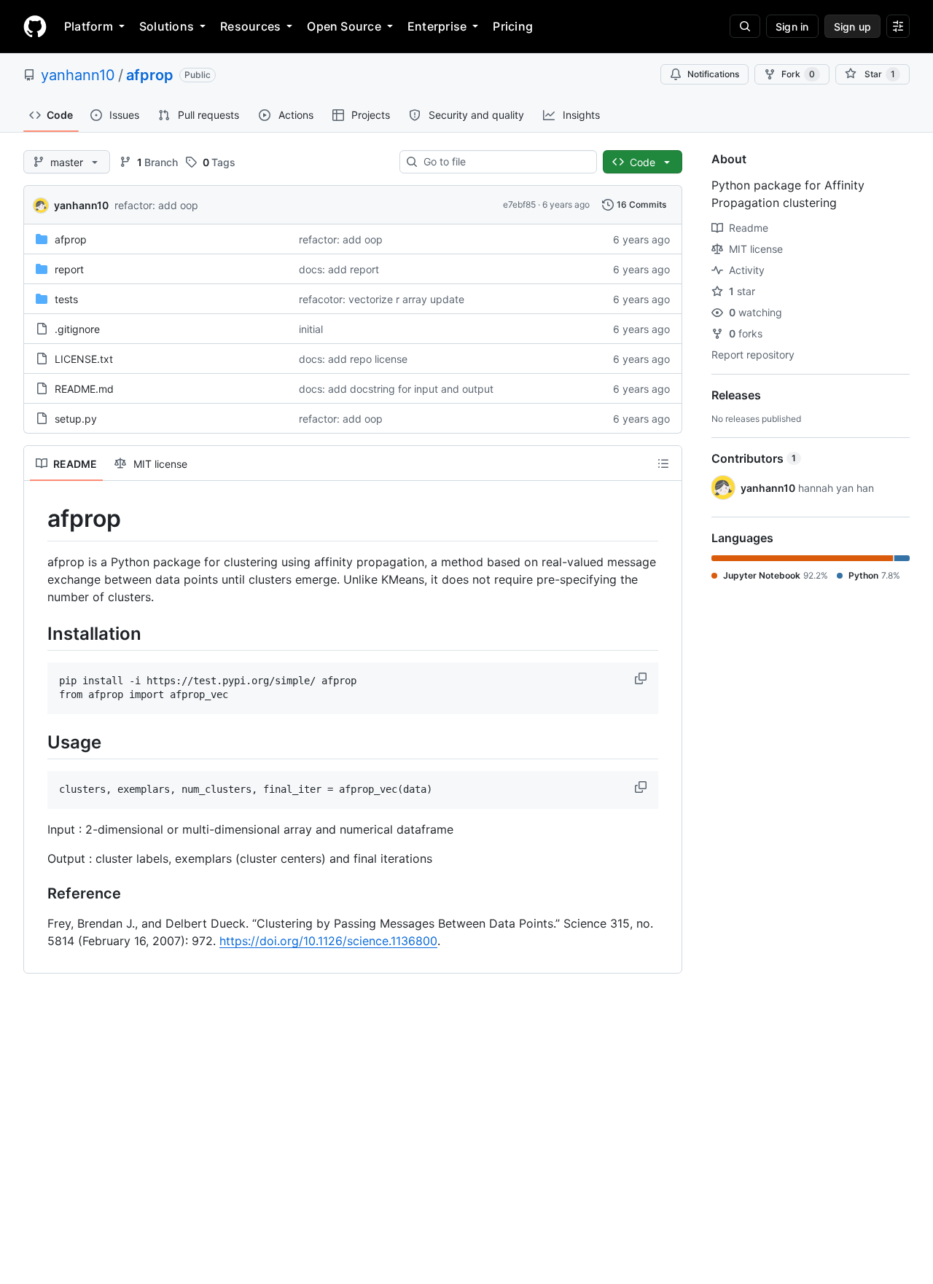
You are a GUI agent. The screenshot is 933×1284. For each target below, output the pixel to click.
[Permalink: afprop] (37, 519)
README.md (84, 389)
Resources (250, 26)
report (69, 269)
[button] (642, 678)
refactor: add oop (156, 205)
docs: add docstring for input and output (396, 389)
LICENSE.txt (84, 359)
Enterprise (436, 26)
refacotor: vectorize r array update (381, 299)
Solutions (166, 26)
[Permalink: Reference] (37, 894)
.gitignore (77, 329)
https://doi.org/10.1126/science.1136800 (328, 940)
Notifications (713, 73)
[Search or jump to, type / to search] (745, 26)
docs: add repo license (353, 359)
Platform (88, 26)
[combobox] (504, 162)
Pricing (513, 26)
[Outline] (663, 463)
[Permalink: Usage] (37, 742)
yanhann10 (78, 75)
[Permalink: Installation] (37, 633)
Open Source (344, 26)
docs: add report (339, 269)
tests (66, 299)
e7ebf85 (519, 204)
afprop (149, 75)
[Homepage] (35, 26)
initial (311, 329)
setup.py (76, 418)
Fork (798, 73)
